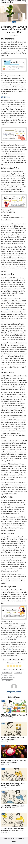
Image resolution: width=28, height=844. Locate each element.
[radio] (8, 666)
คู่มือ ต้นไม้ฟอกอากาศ (7, 672)
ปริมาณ (8, 310)
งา (20, 158)
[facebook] (13, 841)
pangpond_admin (14, 692)
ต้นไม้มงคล (5, 97)
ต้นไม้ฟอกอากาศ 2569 (7, 675)
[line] (15, 841)
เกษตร (14, 22)
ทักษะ (10, 649)
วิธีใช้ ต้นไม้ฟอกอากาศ (7, 680)
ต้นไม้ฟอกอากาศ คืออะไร (8, 677)
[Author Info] (14, 689)
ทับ (17, 632)
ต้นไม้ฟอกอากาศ (18, 672)
